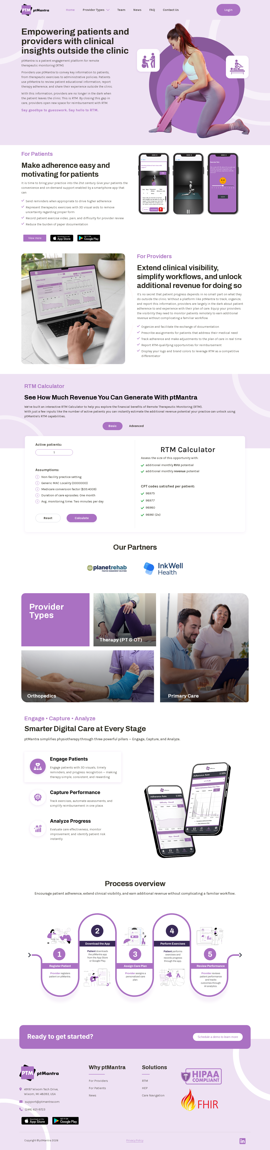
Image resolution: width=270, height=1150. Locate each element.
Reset (48, 518)
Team (121, 10)
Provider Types (93, 10)
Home (70, 10)
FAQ (152, 10)
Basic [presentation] (113, 426)
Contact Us (171, 10)
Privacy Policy (134, 1140)
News (137, 10)
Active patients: (48, 444)
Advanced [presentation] (136, 426)
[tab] (113, 426)
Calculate (82, 518)
